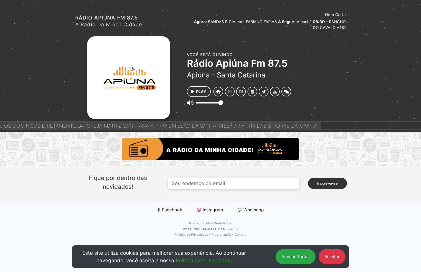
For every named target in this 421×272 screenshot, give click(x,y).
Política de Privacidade (203, 260)
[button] (218, 91)
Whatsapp (253, 209)
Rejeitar (332, 256)
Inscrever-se (327, 183)
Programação (221, 234)
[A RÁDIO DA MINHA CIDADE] (210, 149)
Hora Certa (335, 14)
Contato (241, 234)
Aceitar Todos (295, 256)
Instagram (213, 209)
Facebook (172, 209)
